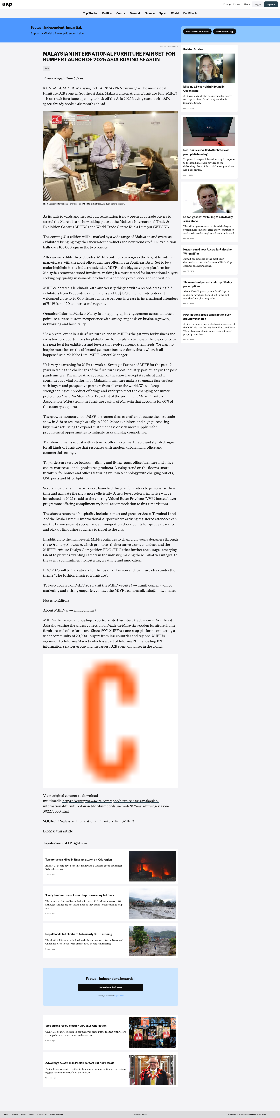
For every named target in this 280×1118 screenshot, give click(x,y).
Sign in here (119, 996)
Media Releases (56, 1114)
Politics (107, 13)
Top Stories (90, 13)
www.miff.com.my (146, 585)
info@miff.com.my (160, 590)
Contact (237, 4)
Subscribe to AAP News (197, 31)
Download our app (224, 31)
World (175, 13)
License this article (58, 831)
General (135, 13)
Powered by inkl (140, 1114)
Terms (6, 1114)
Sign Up (271, 4)
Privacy (15, 1114)
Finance (150, 13)
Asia (46, 68)
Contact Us (42, 1114)
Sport (162, 13)
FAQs (23, 1114)
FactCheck (190, 13)
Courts (120, 13)
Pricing (227, 4)
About (247, 4)
